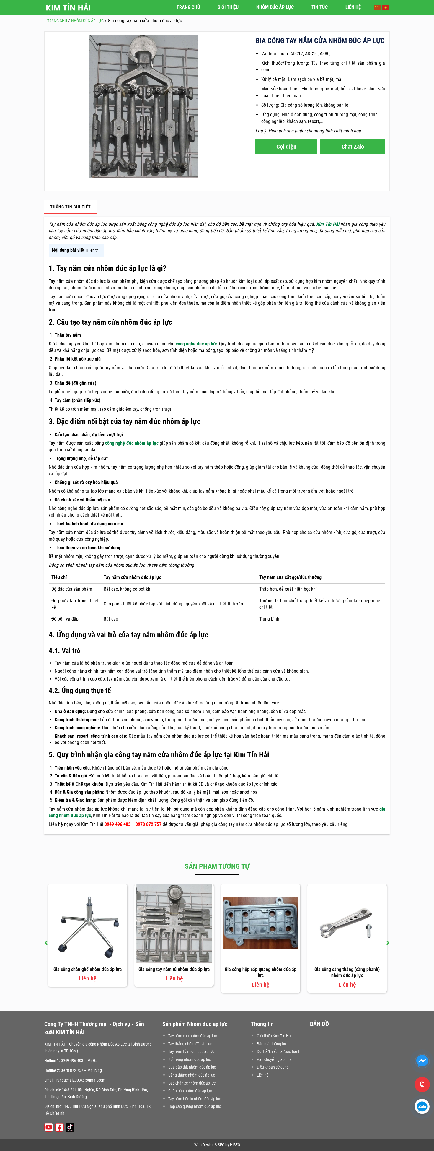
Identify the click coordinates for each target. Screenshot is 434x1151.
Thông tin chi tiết (70, 206)
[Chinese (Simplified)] (378, 7)
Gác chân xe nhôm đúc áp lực (192, 1083)
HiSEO (235, 1144)
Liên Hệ (353, 7)
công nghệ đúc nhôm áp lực (132, 443)
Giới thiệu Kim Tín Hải (274, 1035)
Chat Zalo (353, 146)
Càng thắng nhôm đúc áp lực (191, 1075)
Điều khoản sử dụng (273, 1067)
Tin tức (319, 7)
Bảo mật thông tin (271, 1043)
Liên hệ (262, 1075)
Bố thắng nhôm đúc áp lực (189, 1059)
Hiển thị (93, 250)
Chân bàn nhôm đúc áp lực (190, 1090)
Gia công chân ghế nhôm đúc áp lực (87, 969)
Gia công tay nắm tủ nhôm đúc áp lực (174, 969)
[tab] (70, 207)
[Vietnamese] (386, 7)
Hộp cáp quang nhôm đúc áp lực (194, 1106)
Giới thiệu (228, 7)
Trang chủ (188, 7)
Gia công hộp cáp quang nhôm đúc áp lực (260, 972)
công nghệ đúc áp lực (196, 344)
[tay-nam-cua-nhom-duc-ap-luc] (143, 106)
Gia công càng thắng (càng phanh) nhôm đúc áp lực (347, 972)
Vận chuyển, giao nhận (275, 1059)
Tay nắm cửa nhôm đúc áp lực (192, 1035)
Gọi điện (286, 146)
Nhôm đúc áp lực (275, 7)
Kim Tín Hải (327, 224)
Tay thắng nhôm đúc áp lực (190, 1043)
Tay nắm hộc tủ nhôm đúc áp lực (194, 1098)
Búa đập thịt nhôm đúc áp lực (192, 1067)
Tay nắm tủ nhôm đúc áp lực (191, 1051)
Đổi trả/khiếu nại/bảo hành (278, 1051)
